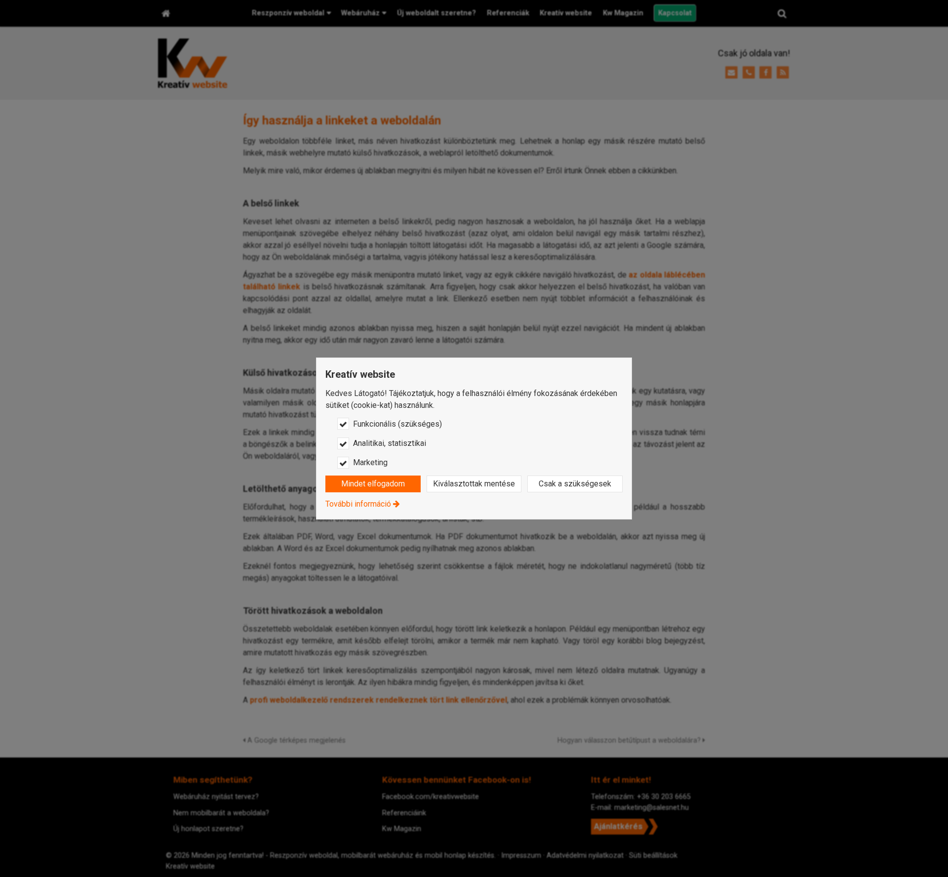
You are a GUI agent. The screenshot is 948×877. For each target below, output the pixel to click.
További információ (358, 504)
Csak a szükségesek (575, 483)
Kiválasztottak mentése (474, 483)
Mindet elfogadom (373, 483)
